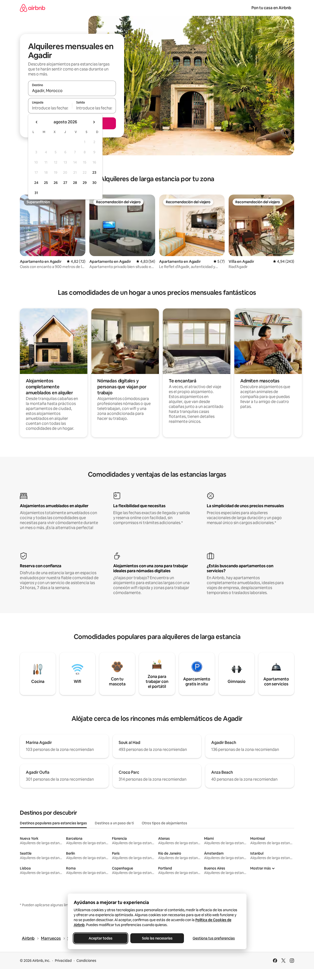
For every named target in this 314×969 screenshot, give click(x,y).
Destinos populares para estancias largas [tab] (53, 823)
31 (36, 193)
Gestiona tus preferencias (214, 938)
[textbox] (50, 108)
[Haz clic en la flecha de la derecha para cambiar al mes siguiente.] (93, 122)
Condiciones (86, 960)
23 (94, 172)
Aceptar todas (100, 938)
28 (75, 182)
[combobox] (72, 91)
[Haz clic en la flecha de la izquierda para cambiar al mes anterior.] (36, 122)
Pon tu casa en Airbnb (271, 7)
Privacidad (63, 960)
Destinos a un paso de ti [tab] (114, 823)
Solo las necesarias (157, 938)
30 (94, 182)
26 (56, 182)
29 (85, 182)
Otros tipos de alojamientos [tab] (164, 823)
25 (46, 182)
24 (36, 182)
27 (65, 182)
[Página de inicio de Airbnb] (32, 8)
